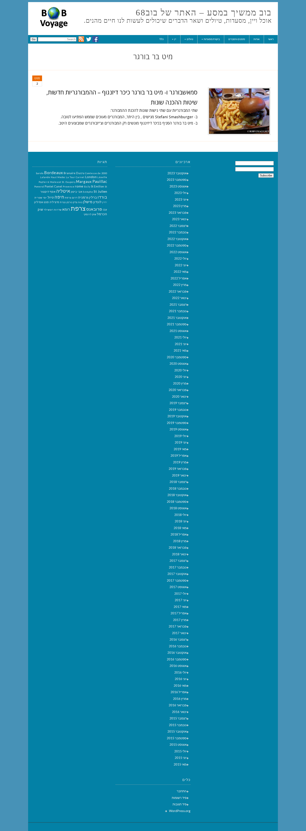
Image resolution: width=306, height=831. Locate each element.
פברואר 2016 (178, 705)
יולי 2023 (180, 193)
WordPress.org (179, 811)
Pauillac (99, 181)
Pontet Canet (53, 186)
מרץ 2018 (180, 541)
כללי (161, 39)
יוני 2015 (181, 757)
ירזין (104, 202)
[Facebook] (95, 41)
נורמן (69, 202)
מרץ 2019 (180, 462)
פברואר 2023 (178, 212)
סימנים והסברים (236, 39)
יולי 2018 (180, 515)
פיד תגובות (180, 804)
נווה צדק (77, 202)
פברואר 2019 (178, 468)
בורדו (102, 197)
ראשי (271, 39)
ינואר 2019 (179, 475)
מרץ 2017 (180, 620)
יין (175, 39)
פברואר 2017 (178, 626)
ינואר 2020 (179, 396)
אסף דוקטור (48, 191)
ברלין (93, 197)
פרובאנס (94, 209)
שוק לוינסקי (89, 214)
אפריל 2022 (178, 278)
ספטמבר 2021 (177, 324)
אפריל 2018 (178, 534)
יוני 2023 (181, 199)
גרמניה (83, 197)
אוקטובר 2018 (177, 495)
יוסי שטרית (41, 197)
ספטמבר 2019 (177, 423)
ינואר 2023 (179, 219)
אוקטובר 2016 (177, 652)
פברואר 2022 (178, 291)
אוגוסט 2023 (178, 186)
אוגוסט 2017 (178, 587)
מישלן (88, 202)
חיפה (59, 196)
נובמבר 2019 (178, 409)
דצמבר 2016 (178, 639)
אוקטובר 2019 (177, 416)
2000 (104, 173)
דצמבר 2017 (178, 560)
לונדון (97, 202)
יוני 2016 (181, 679)
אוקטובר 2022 (177, 239)
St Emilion (97, 186)
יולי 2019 (180, 436)
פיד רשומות (179, 798)
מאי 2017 (180, 606)
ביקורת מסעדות (212, 39)
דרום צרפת (71, 197)
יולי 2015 (180, 751)
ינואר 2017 (179, 633)
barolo (40, 173)
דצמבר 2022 (178, 226)
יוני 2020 (181, 376)
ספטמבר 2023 (177, 179)
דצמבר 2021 (178, 304)
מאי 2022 (180, 271)
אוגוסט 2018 (178, 508)
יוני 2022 (181, 265)
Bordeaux (53, 172)
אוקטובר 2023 (177, 173)
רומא (66, 209)
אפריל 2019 (178, 455)
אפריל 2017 (178, 613)
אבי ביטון (76, 191)
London (91, 177)
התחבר (182, 791)
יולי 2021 (180, 337)
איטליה (63, 191)
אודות (257, 39)
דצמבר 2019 (178, 403)
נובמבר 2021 (178, 311)
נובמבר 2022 (178, 232)
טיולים (190, 39)
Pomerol (39, 186)
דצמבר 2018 (178, 482)
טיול (51, 197)
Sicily (87, 186)
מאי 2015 (180, 764)
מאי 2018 (180, 528)
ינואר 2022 (179, 298)
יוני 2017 (181, 600)
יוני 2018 (181, 521)
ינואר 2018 (179, 554)
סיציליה (54, 202)
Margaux (84, 181)
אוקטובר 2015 (177, 731)
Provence (68, 186)
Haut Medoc (58, 177)
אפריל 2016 (178, 692)
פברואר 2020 (178, 390)
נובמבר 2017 (178, 567)
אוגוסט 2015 (178, 744)
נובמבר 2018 (178, 488)
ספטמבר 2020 (177, 357)
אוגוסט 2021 (178, 331)
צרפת (78, 208)
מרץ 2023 (180, 206)
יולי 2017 (180, 593)
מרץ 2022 (180, 285)
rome (79, 186)
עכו (105, 209)
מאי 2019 (180, 449)
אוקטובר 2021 (177, 317)
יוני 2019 (181, 442)
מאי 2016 (180, 685)
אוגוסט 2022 (178, 252)
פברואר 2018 (178, 547)
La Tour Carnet (75, 177)
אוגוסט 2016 (178, 666)
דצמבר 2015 (178, 718)
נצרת (63, 202)
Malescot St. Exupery (63, 182)
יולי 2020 (180, 370)
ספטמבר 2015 (177, 738)
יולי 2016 (180, 672)
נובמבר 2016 (178, 646)
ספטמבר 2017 (177, 580)
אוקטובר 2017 (177, 574)
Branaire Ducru (74, 173)
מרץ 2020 (180, 383)
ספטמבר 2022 (177, 245)
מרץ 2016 (180, 698)
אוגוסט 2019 (178, 429)
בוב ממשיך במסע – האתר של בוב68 (204, 12)
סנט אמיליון (41, 202)
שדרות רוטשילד (53, 209)
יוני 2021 (181, 344)
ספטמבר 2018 (177, 501)
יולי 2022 (180, 258)
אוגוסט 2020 (178, 363)
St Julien (100, 191)
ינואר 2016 (179, 712)
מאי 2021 (180, 350)
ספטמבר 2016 (177, 659)
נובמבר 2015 (178, 725)
